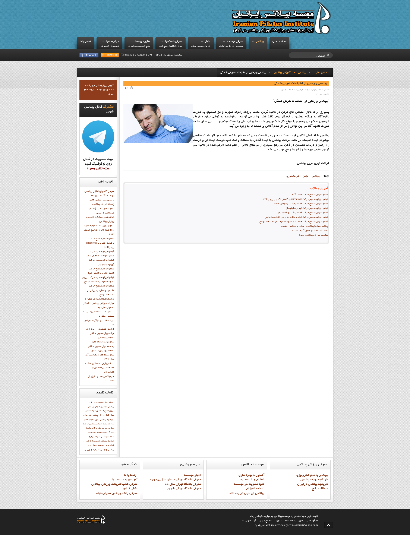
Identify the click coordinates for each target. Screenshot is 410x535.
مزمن (305, 176)
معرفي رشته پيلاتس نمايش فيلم (117, 493)
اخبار (207, 41)
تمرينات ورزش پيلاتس (99, 424)
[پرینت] (131, 87)
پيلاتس (260, 41)
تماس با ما (85, 41)
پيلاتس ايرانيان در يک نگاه (247, 493)
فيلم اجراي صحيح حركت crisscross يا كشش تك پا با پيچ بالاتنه (295, 199)
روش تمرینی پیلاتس (97, 432)
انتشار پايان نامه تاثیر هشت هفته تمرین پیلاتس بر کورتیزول (99, 367)
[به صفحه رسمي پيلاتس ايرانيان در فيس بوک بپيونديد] (88, 55)
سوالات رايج (94, 437)
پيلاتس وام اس (107, 450)
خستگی (111, 432)
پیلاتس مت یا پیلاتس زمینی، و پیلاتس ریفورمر (304, 226)
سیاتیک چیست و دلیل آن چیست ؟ (310, 230)
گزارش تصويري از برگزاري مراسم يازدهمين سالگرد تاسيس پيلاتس (100, 333)
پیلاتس (315, 176)
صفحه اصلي (279, 41)
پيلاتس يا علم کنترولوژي (312, 475)
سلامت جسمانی (107, 437)
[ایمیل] (126, 87)
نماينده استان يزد (96, 445)
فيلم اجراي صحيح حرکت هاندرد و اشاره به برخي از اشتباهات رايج (293, 222)
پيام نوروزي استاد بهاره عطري (99, 226)
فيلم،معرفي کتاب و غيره (109, 46)
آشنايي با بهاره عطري (251, 475)
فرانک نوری (293, 176)
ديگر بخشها (112, 41)
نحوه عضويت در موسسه (249, 484)
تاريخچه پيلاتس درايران (312, 484)
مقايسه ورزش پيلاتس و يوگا (313, 235)
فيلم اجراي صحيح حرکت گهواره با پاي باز (307, 208)
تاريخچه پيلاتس (107, 419)
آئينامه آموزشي (254, 488)
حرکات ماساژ (92, 428)
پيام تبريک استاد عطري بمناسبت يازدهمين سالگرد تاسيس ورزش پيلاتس (100, 346)
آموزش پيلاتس (282, 72)
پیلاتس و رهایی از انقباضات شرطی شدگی (300, 83)
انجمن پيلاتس (94, 406)
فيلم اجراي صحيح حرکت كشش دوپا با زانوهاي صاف (301, 204)
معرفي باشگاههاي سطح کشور (170, 46)
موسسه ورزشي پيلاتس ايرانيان (231, 46)
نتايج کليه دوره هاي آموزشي (138, 46)
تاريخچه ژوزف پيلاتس (314, 479)
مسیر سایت (320, 72)
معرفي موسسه (235, 41)
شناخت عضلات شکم (105, 441)
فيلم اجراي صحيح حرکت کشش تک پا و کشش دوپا (302, 213)
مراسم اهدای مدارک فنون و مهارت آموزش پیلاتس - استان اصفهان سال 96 (98, 303)
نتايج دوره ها (142, 41)
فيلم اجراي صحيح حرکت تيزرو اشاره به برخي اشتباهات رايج (296, 217)
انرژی (111, 411)
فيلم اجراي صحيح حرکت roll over (310, 195)
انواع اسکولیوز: (102, 411)
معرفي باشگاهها (173, 41)
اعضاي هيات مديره (252, 479)
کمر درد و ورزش (92, 450)
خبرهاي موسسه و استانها (200, 46)
